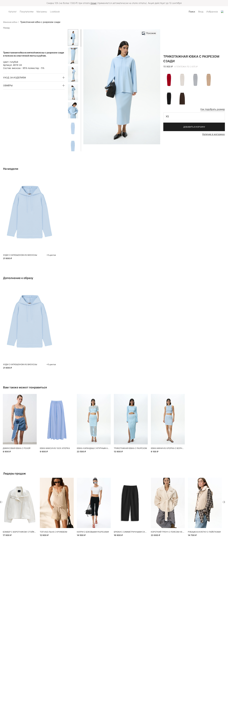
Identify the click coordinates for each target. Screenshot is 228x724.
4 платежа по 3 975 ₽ (186, 66)
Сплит (94, 3)
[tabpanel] (20, 419)
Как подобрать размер (212, 109)
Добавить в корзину (194, 127)
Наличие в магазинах (213, 134)
